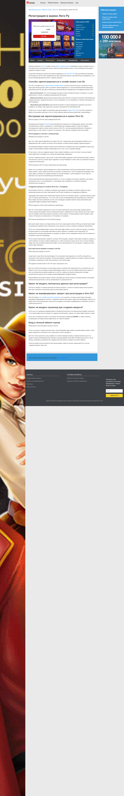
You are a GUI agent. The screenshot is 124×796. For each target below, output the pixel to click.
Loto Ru (47, 124)
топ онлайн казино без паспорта (50, 297)
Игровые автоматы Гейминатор (77, 381)
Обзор (32, 60)
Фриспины (30, 384)
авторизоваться (62, 358)
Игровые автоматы (67, 2)
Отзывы (40, 60)
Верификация (73, 60)
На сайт (43, 36)
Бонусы (43, 2)
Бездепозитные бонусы (34, 378)
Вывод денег (61, 60)
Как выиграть (85, 60)
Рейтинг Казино (53, 2)
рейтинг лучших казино (62, 66)
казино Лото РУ (70, 73)
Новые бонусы (31, 387)
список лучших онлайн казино (54, 85)
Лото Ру (43, 66)
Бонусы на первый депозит (35, 381)
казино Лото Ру (72, 110)
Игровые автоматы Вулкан (75, 378)
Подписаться (114, 395)
